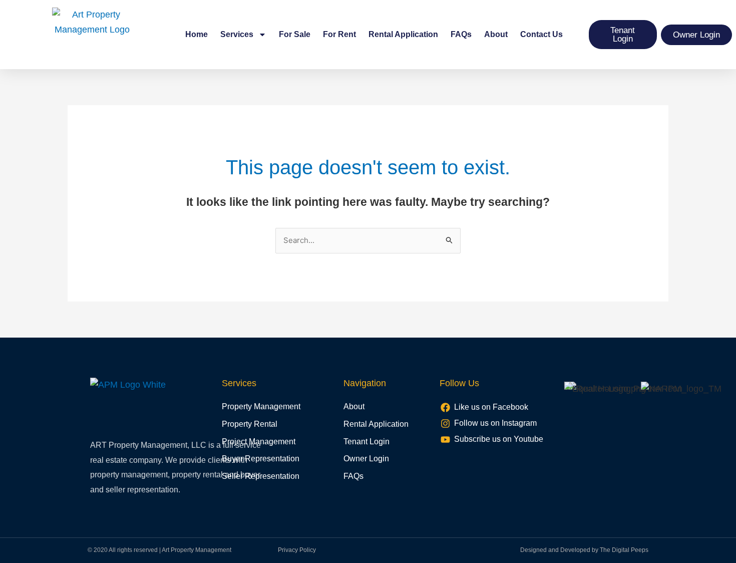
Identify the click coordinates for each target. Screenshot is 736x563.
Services (236, 34)
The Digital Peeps (624, 549)
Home (196, 34)
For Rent (339, 34)
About (496, 34)
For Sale (294, 34)
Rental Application (403, 34)
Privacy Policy (297, 549)
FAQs (461, 34)
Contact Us (541, 34)
